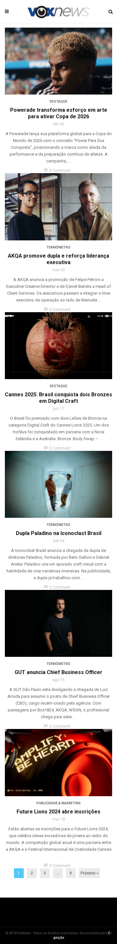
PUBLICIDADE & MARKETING (58, 803)
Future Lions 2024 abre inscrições (58, 812)
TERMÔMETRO (58, 247)
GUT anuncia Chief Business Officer (58, 672)
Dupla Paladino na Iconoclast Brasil (58, 533)
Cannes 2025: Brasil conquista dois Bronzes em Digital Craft (58, 397)
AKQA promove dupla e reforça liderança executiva (58, 259)
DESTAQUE (58, 101)
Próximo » (89, 873)
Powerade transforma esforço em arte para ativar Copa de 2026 (58, 113)
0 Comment (57, 170)
